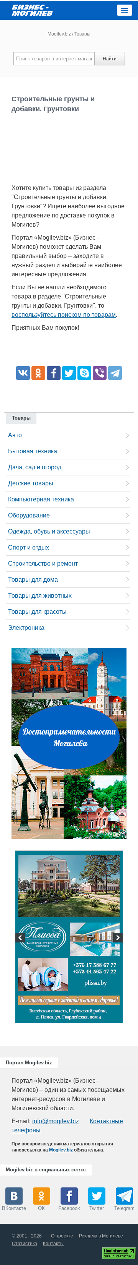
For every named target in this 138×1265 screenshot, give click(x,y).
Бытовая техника (32, 451)
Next (117, 938)
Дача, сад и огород (34, 467)
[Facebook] (54, 373)
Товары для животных (40, 595)
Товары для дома (33, 579)
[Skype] (84, 373)
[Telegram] (115, 373)
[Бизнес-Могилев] (33, 9)
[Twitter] (69, 373)
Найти (110, 59)
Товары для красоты (37, 611)
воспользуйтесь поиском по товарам (64, 314)
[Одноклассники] (38, 373)
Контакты (53, 1243)
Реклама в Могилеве (101, 1236)
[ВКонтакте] (23, 373)
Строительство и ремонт (43, 563)
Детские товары (30, 483)
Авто (15, 435)
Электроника (26, 627)
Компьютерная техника (41, 499)
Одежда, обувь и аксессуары (49, 531)
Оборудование (29, 515)
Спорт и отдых (28, 547)
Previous (21, 938)
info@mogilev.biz (55, 1121)
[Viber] (100, 373)
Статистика (24, 1243)
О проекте (62, 1236)
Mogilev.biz (59, 34)
